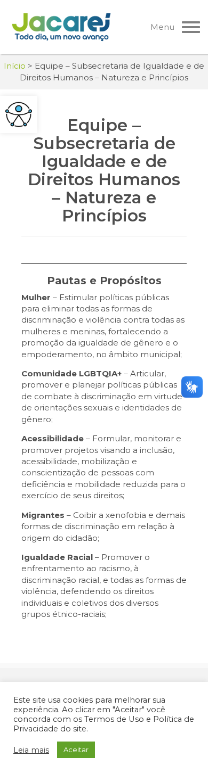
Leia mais (31, 750)
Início (15, 66)
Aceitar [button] (76, 749)
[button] (18, 114)
